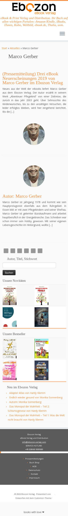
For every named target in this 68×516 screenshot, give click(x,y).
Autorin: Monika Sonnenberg (25, 402)
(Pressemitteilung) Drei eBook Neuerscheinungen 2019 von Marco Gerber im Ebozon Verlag (32, 78)
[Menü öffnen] (62, 34)
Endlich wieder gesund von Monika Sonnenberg (35, 397)
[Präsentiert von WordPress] (52, 493)
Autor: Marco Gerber (22, 196)
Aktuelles (15, 48)
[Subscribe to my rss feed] (5, 488)
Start (4, 48)
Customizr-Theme (42, 498)
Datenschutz (34, 470)
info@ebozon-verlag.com (34, 442)
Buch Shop (34, 462)
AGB (34, 466)
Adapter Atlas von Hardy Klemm (27, 393)
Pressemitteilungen (34, 458)
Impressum (34, 477)
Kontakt (34, 474)
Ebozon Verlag (28, 494)
